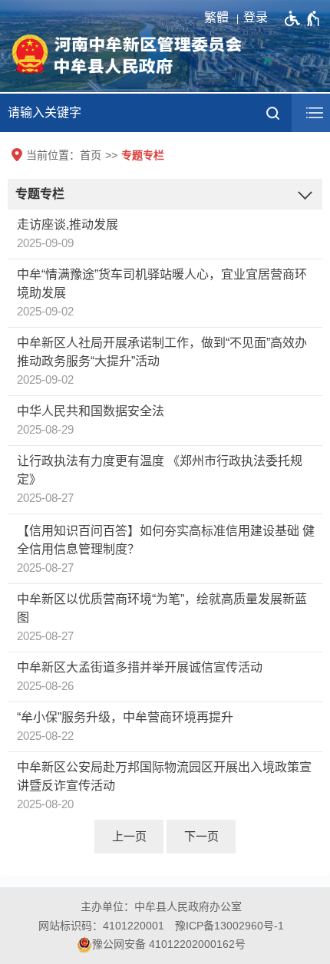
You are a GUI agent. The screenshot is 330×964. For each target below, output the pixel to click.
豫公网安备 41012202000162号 (169, 944)
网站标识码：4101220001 (101, 925)
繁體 (216, 17)
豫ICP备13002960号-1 (229, 925)
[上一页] (128, 836)
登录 (255, 17)
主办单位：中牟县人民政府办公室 (161, 906)
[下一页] (201, 836)
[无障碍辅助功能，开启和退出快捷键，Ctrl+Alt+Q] (302, 18)
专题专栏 (142, 155)
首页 (90, 155)
